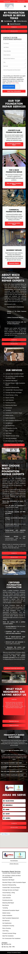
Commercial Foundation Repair (14, 223)
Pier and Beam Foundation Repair (14, 183)
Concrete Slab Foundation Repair (14, 144)
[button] (25, 6)
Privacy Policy (15, 82)
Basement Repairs (14, 263)
